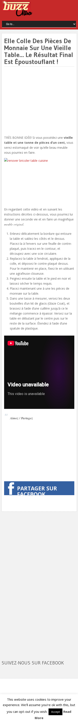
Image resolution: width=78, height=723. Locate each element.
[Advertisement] (40, 101)
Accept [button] (55, 712)
